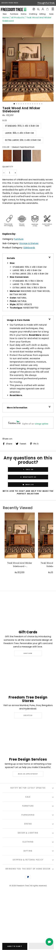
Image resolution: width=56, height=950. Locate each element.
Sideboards (29, 247)
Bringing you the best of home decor (28, 869)
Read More (35, 335)
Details (11, 258)
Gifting (42, 14)
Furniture (14, 14)
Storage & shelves (28, 243)
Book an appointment (28, 774)
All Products (17, 17)
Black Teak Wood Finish (27, 155)
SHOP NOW (28, 653)
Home (23, 14)
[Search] (38, 9)
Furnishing (28, 815)
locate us (28, 715)
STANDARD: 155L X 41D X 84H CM (22, 125)
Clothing (33, 14)
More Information (17, 407)
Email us (29, 484)
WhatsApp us (29, 477)
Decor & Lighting (28, 833)
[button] (41, 946)
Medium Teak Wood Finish (7, 155)
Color (18, 147)
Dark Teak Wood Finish (17, 155)
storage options (41, 424)
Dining (28, 824)
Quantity (7, 167)
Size (4, 120)
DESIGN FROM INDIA (9, 3)
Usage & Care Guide (18, 320)
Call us (29, 469)
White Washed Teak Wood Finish (36, 155)
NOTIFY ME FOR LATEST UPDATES (28, 788)
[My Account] (42, 9)
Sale (51, 14)
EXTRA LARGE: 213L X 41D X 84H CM (23, 140)
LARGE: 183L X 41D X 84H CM (19, 132)
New (5, 14)
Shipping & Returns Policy (28, 860)
